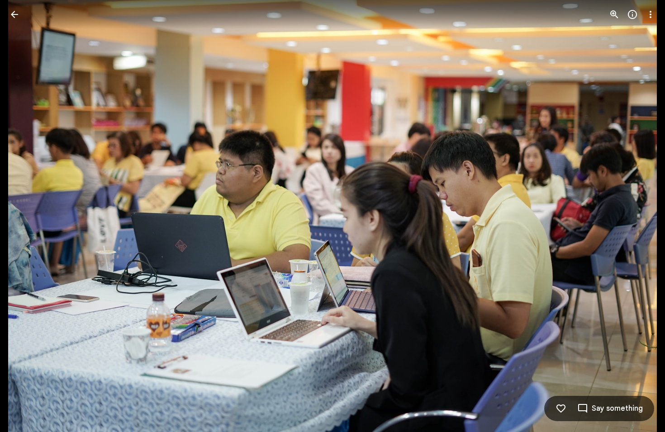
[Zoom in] (614, 14)
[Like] (561, 408)
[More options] (650, 14)
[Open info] (632, 14)
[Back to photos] (14, 14)
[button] (25, 216)
